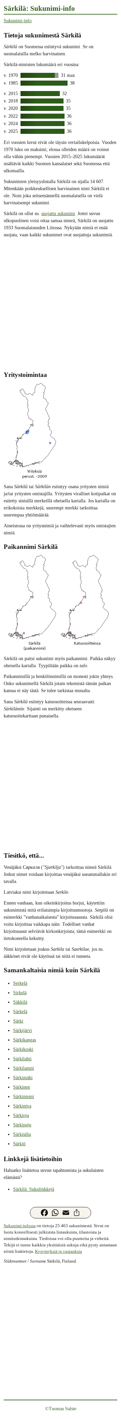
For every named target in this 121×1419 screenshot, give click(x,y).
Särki (18, 1021)
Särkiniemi (23, 1096)
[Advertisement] (60, 303)
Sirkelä (20, 992)
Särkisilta (22, 1134)
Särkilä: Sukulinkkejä (33, 1189)
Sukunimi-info (18, 20)
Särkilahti (22, 1058)
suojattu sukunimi (58, 213)
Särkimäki (23, 1077)
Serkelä (20, 983)
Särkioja (21, 1115)
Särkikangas (24, 1039)
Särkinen (21, 1087)
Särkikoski (23, 1049)
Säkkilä (20, 1002)
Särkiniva (22, 1105)
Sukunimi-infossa (20, 1225)
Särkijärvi (22, 1030)
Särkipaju (22, 1124)
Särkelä (20, 1011)
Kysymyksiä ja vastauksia (58, 1251)
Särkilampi (23, 1068)
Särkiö (19, 1143)
